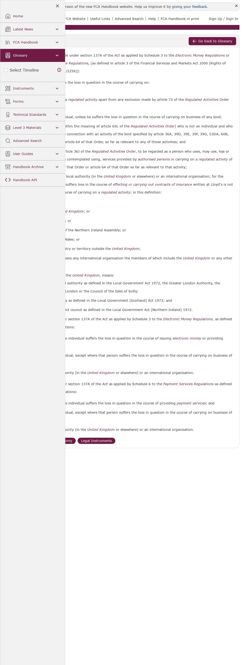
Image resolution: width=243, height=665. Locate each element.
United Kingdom (117, 176)
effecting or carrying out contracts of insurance (152, 184)
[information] (59, 70)
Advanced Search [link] (129, 19)
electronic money (187, 338)
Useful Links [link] (100, 19)
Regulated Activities (201, 99)
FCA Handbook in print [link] (180, 19)
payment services (191, 403)
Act (117, 55)
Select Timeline (24, 70)
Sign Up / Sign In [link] (223, 19)
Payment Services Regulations (188, 384)
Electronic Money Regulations (200, 55)
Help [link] (152, 19)
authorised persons (154, 159)
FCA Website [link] (75, 19)
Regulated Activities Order (153, 126)
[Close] (236, 6)
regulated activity (82, 99)
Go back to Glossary (215, 41)
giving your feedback (189, 7)
